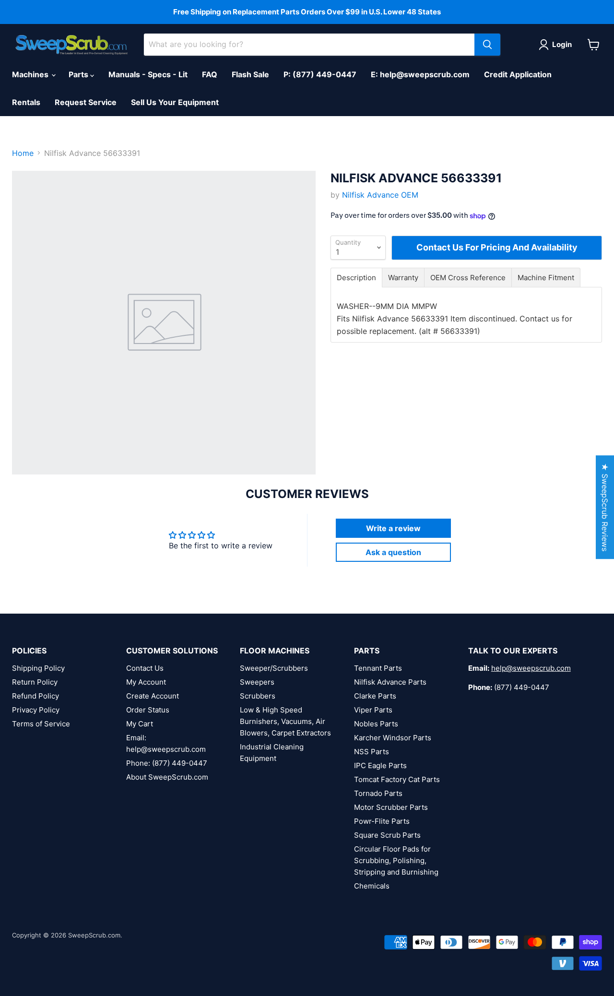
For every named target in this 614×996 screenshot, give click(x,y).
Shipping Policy (38, 668)
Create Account (152, 695)
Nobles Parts (376, 723)
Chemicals (372, 885)
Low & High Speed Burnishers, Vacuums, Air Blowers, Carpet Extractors (285, 721)
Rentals (26, 102)
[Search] (487, 45)
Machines (31, 74)
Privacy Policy (35, 709)
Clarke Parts (375, 695)
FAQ (209, 74)
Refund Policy (35, 695)
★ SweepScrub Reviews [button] (605, 507)
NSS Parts (371, 751)
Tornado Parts (378, 793)
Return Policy (35, 682)
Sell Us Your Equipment (175, 102)
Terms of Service (41, 723)
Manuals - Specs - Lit (148, 74)
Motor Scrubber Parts (391, 807)
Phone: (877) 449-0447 (166, 763)
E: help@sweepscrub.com (420, 74)
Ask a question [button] (393, 552)
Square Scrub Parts (387, 835)
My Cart (139, 723)
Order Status (147, 709)
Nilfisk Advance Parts (390, 682)
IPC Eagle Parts (380, 765)
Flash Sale (250, 74)
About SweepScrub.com (167, 777)
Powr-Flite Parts (382, 821)
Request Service (86, 102)
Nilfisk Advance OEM (380, 195)
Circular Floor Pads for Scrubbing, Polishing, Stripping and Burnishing (396, 860)
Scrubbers (257, 695)
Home (23, 153)
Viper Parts (373, 709)
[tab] (356, 277)
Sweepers (257, 682)
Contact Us (145, 668)
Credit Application (518, 74)
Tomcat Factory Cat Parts (397, 779)
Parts (79, 74)
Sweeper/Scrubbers (274, 668)
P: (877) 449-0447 (319, 74)
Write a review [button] (393, 528)
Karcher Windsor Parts (392, 737)
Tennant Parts (378, 668)
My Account (146, 682)
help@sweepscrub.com (531, 668)
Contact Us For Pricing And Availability (497, 247)
